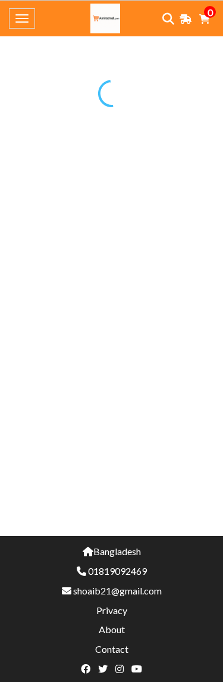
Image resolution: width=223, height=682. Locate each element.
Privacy (111, 610)
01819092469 (117, 571)
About (112, 629)
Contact (111, 649)
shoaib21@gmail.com (117, 590)
